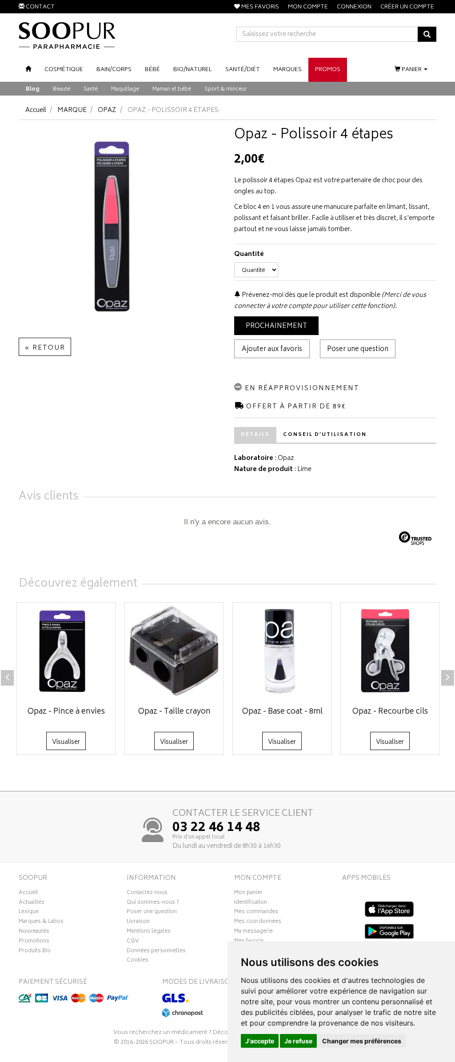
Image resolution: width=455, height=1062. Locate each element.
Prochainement (276, 326)
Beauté (61, 89)
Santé (91, 89)
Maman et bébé (171, 89)
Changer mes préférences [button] (361, 1041)
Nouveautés (34, 932)
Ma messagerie (253, 932)
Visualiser (66, 742)
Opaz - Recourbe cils (390, 712)
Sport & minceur (225, 89)
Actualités (31, 903)
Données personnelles (156, 952)
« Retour (44, 348)
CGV (133, 942)
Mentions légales (149, 932)
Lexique (29, 913)
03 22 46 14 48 (216, 828)
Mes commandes (256, 913)
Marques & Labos (41, 922)
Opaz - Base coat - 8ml (282, 712)
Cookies (137, 961)
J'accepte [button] (259, 1041)
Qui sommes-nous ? (153, 903)
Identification (250, 903)
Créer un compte (407, 7)
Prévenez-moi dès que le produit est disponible (310, 295)
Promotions (34, 942)
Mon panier (248, 894)
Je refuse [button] (298, 1041)
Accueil (35, 110)
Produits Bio (35, 952)
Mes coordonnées (257, 922)
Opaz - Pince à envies (66, 712)
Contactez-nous (147, 894)
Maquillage (125, 89)
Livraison (138, 922)
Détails (255, 435)
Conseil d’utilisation (325, 435)
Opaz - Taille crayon (174, 712)
